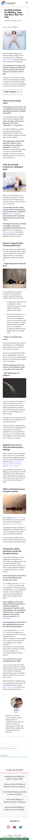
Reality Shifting (12, 27)
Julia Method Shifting (14, 464)
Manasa (16, 712)
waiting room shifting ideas (14, 524)
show (18, 92)
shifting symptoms (8, 232)
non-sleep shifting (10, 687)
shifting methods (8, 60)
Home (5, 27)
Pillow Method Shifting (12, 466)
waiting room (20, 517)
